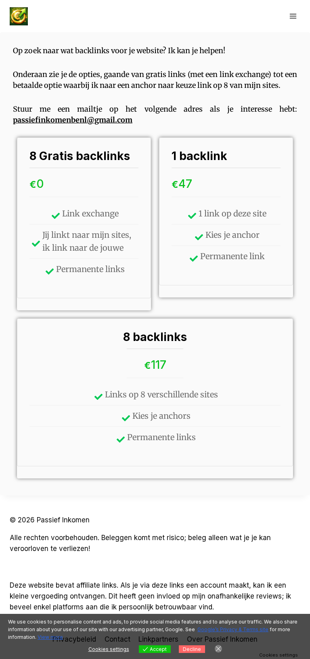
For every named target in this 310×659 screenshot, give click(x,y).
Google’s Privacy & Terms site (232, 629)
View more (50, 637)
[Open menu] (292, 16)
